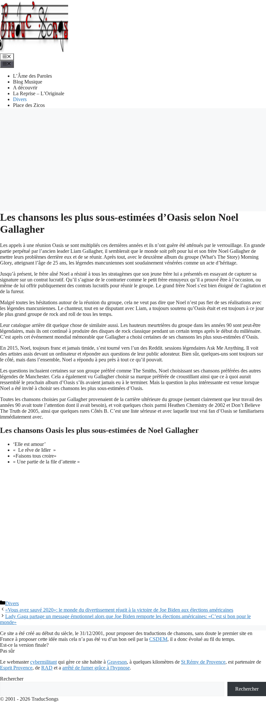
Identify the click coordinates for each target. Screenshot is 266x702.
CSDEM (158, 639)
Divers (20, 99)
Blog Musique (27, 81)
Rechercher (11, 679)
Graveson (117, 662)
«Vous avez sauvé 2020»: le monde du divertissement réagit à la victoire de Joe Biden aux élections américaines (119, 610)
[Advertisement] (133, 158)
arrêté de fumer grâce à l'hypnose (96, 667)
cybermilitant (43, 662)
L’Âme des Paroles (32, 76)
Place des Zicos (29, 105)
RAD (47, 667)
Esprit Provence (16, 667)
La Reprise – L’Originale (38, 93)
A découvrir (25, 87)
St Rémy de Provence (203, 662)
